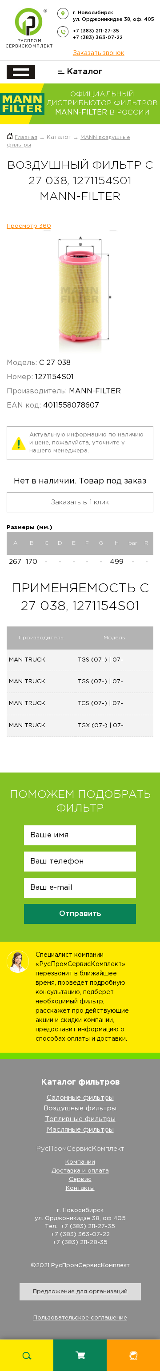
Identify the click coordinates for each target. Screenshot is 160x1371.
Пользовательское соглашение (80, 1318)
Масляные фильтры (80, 1130)
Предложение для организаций (80, 1291)
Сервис (80, 1179)
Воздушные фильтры (80, 1108)
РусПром (29, 43)
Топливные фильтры (80, 1119)
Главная (26, 137)
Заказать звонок (98, 53)
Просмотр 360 (29, 226)
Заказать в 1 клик (80, 502)
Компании (80, 1162)
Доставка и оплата (80, 1171)
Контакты (80, 1188)
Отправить (80, 914)
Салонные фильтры (80, 1098)
